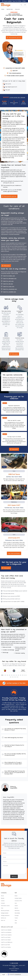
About (2, 895)
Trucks (16, 918)
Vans (16, 922)
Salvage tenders (4, 913)
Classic (16, 905)
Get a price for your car (15, 37)
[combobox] (4, 974)
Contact (3, 903)
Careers (2, 900)
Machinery (17, 910)
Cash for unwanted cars (10, 289)
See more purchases (14, 553)
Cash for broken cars (9, 275)
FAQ (2, 908)
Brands (2, 898)
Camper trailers (18, 898)
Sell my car (3, 918)
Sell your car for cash (7, 927)
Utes (16, 920)
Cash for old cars (8, 283)
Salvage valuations (5, 915)
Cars (16, 903)
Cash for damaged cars (9, 278)
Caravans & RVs (18, 900)
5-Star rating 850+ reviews (17, 97)
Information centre (5, 905)
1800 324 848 (14, 963)
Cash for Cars (10, 9)
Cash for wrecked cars (9, 291)
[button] (25, 4)
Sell (16, 892)
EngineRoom (18, 974)
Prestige (16, 915)
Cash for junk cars (8, 281)
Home (2, 9)
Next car (3, 920)
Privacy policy (14, 970)
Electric (16, 908)
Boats (16, 895)
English (3, 974)
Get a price (7, 265)
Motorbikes (17, 913)
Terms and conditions (14, 968)
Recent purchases (5, 910)
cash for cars (11, 189)
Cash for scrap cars (8, 286)
